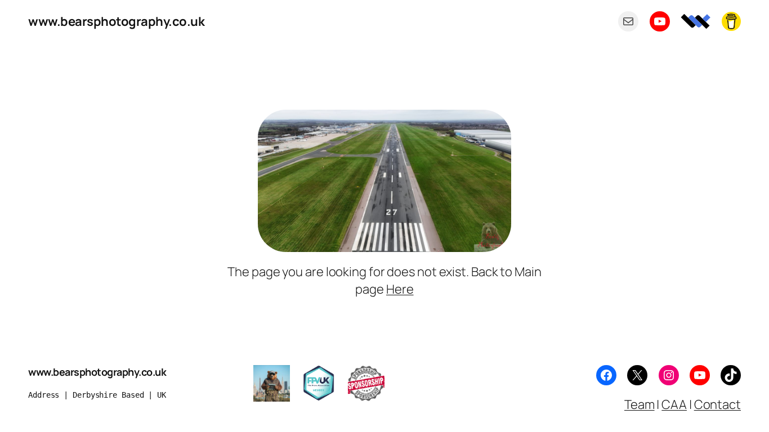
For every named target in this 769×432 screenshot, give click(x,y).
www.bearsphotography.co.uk (116, 21)
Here (400, 289)
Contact (717, 404)
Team (639, 404)
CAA (674, 404)
